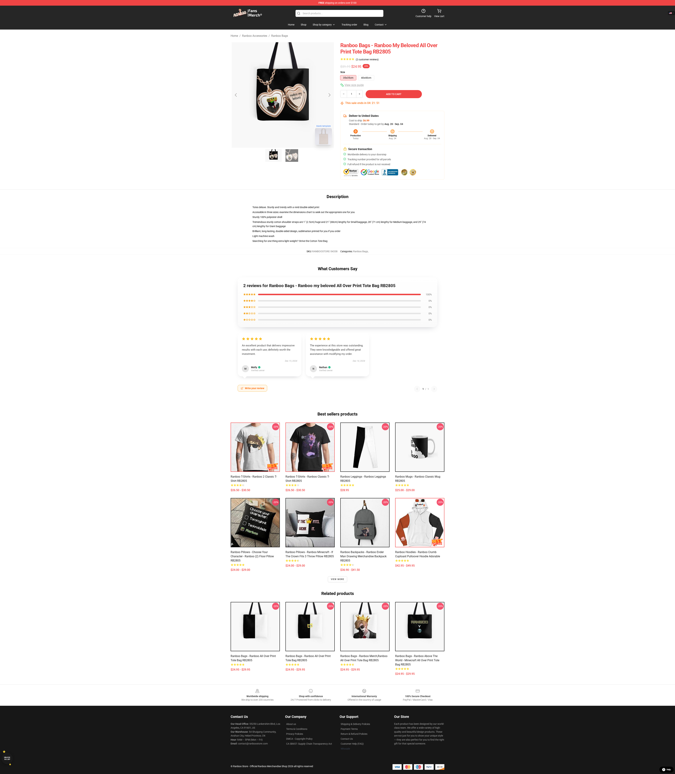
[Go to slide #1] (273, 155)
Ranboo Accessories (254, 35)
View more (337, 579)
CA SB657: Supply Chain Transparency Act (309, 743)
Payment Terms (349, 729)
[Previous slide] (236, 95)
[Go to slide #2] (291, 155)
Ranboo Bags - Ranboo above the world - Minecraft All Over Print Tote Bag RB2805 (417, 660)
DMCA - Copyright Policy (299, 738)
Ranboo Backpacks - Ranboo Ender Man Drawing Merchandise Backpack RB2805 (363, 556)
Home (234, 35)
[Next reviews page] (434, 389)
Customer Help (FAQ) (352, 743)
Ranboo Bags (279, 35)
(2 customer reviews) (367, 59)
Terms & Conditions (296, 729)
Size (342, 72)
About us (291, 724)
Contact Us (347, 738)
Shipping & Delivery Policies (355, 724)
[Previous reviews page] (417, 389)
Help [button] (669, 769)
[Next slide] (329, 95)
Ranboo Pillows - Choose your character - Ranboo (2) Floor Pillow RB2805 (252, 556)
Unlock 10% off (7, 758)
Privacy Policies (294, 733)
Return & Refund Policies (354, 733)
